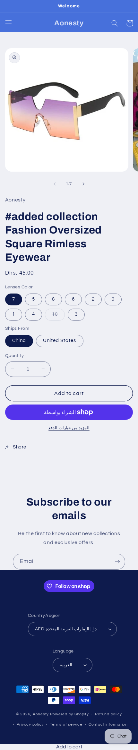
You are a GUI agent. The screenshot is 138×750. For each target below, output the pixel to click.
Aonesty (41, 714)
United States (59, 340)
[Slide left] (54, 184)
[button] (8, 23)
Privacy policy (30, 724)
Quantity (14, 356)
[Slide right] (83, 184)
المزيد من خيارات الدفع (69, 428)
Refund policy (108, 714)
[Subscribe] (117, 561)
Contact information (108, 724)
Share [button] (19, 447)
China (19, 340)
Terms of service (66, 724)
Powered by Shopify (69, 714)
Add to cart (69, 746)
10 (58, 315)
